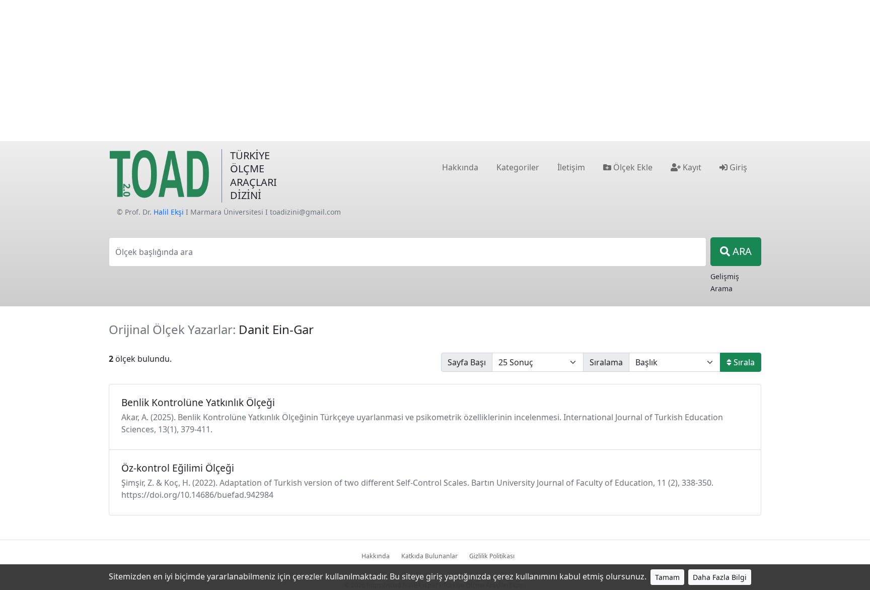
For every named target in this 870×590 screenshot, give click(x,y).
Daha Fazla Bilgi (720, 577)
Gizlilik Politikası (492, 556)
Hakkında (375, 556)
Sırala (743, 362)
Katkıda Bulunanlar (429, 556)
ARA (741, 251)
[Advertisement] (435, 70)
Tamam (667, 577)
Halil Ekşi (169, 212)
